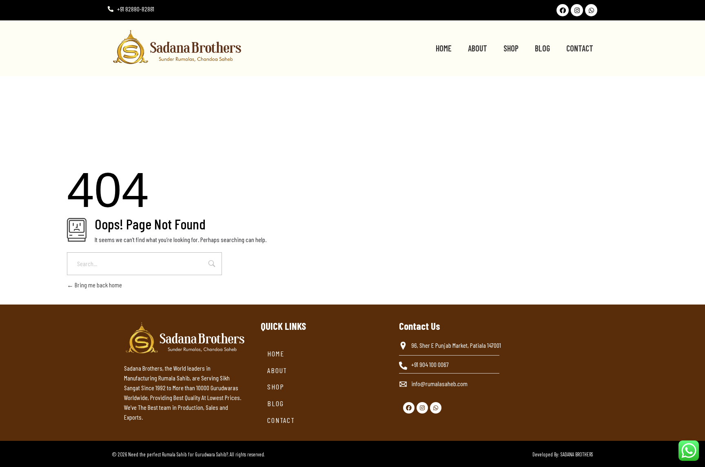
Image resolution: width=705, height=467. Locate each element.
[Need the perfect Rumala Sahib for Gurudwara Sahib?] (219, 47)
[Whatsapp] (591, 10)
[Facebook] (562, 10)
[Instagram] (577, 10)
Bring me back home (97, 285)
